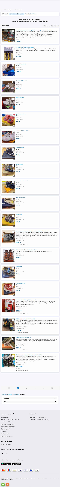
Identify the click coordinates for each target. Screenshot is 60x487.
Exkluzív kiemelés (6, 444)
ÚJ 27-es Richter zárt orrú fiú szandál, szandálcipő (28, 355)
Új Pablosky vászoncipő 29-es (23, 337)
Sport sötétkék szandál (22, 180)
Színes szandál (19, 164)
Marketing (4, 431)
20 (55, 26)
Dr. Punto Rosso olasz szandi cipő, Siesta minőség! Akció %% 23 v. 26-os (34, 30)
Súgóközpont (4, 417)
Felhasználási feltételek (7, 424)
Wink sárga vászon (20, 197)
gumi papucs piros (20, 114)
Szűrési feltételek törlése (30, 13)
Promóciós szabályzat (7, 436)
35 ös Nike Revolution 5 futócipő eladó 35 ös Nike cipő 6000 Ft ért (32, 231)
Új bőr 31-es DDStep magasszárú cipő (25, 318)
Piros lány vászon (20, 283)
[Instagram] (6, 453)
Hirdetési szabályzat (7, 422)
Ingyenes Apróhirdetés (7, 479)
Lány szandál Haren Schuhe (23, 130)
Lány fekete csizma (21, 64)
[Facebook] (2, 453)
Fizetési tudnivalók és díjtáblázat (10, 419)
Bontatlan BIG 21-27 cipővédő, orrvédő (26, 300)
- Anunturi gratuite (37, 417)
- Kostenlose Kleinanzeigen (39, 419)
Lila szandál (19, 214)
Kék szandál (19, 266)
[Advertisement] (30, 378)
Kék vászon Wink (20, 147)
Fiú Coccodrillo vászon (21, 80)
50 (58, 26)
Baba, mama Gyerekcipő (16, 14)
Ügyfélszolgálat (5, 429)
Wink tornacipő (20, 97)
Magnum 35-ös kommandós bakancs (25, 47)
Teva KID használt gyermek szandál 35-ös (26, 249)
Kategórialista (5, 434)
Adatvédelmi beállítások (7, 426)
